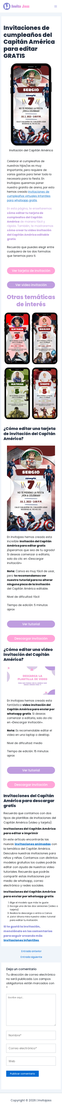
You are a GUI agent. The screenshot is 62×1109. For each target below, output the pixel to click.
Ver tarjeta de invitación (31, 270)
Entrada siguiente (31, 957)
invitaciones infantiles (21, 940)
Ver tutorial (31, 624)
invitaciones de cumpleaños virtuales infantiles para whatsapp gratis (28, 196)
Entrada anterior (31, 951)
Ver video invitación (31, 285)
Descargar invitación (31, 638)
